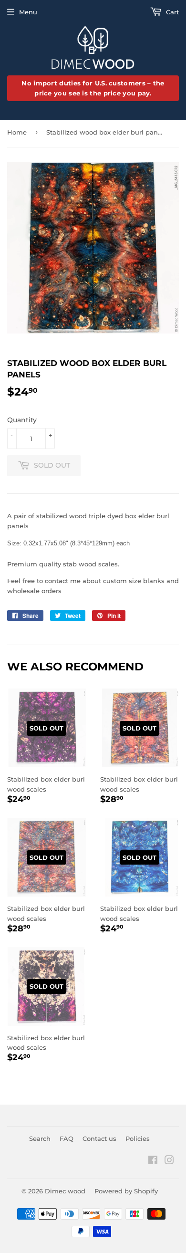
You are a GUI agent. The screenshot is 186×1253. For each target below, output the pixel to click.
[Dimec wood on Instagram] (169, 1161)
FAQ (66, 1138)
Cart (171, 12)
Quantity (22, 420)
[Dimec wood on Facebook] (153, 1161)
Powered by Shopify (126, 1191)
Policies (137, 1138)
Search (40, 1138)
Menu (28, 12)
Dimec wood (65, 1191)
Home (17, 132)
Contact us (99, 1138)
